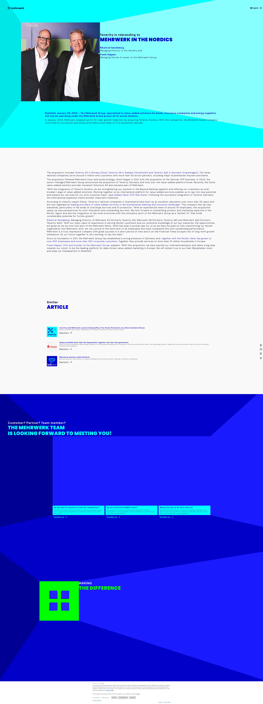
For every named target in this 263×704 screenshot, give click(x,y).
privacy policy (110, 690)
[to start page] (16, 8)
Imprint (160, 702)
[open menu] (260, 8)
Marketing (105, 697)
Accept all (132, 697)
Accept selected (123, 697)
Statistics (96, 697)
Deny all (114, 697)
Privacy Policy (167, 702)
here (138, 694)
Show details (97, 700)
